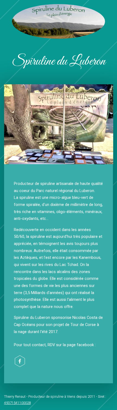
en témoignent (46, 244)
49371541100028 (17, 402)
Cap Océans (24, 325)
